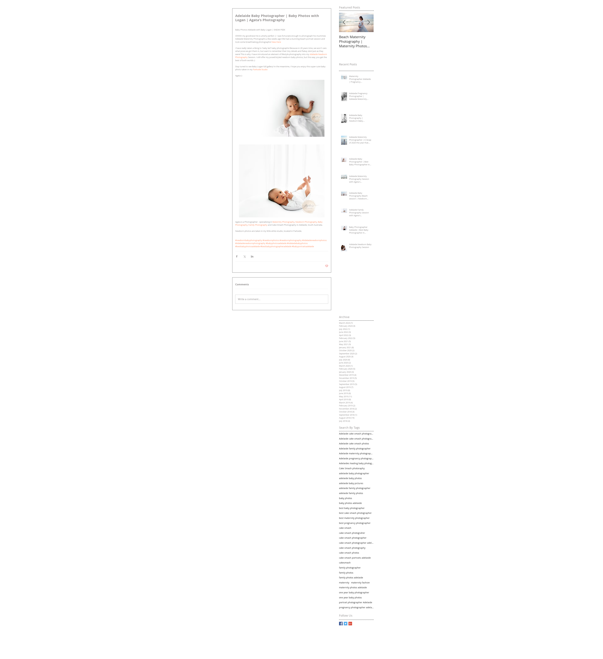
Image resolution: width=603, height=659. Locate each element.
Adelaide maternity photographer (356, 453)
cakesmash (345, 562)
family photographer (350, 567)
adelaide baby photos (350, 478)
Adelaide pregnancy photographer (356, 458)
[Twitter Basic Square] (345, 623)
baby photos (345, 498)
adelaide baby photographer (354, 473)
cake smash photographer (353, 537)
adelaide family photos (351, 493)
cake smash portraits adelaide (355, 557)
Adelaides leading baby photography (356, 463)
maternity (344, 582)
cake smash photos (349, 552)
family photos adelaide (351, 577)
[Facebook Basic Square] (341, 623)
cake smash (345, 527)
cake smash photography (352, 547)
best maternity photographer (354, 517)
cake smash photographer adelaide (356, 542)
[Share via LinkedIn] (252, 256)
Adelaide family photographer (355, 448)
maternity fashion (360, 582)
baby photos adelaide (350, 503)
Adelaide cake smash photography (356, 438)
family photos (346, 572)
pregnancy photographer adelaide (356, 607)
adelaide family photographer (354, 488)
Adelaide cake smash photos (354, 443)
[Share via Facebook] (236, 256)
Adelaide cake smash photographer (356, 433)
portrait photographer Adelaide (355, 602)
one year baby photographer (354, 592)
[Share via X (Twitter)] (244, 256)
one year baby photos (350, 597)
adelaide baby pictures (351, 483)
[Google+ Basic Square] (350, 623)
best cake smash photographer (355, 512)
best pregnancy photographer (355, 523)
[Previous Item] (344, 22)
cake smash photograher (352, 532)
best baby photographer (352, 508)
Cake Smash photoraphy (352, 468)
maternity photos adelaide (353, 587)
